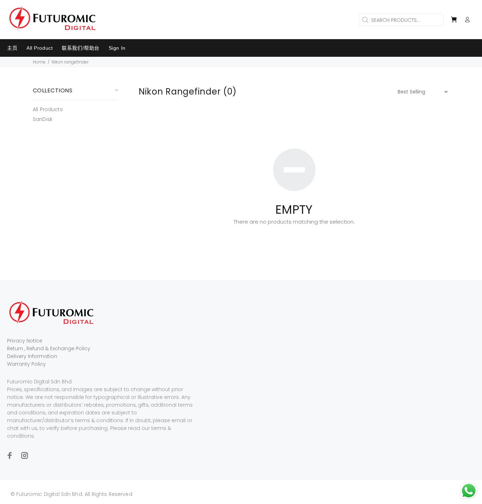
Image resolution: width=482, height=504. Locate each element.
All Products (48, 109)
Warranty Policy (26, 364)
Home (39, 62)
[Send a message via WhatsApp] (468, 490)
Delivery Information (32, 356)
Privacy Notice (24, 340)
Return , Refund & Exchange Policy (48, 348)
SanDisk (43, 119)
